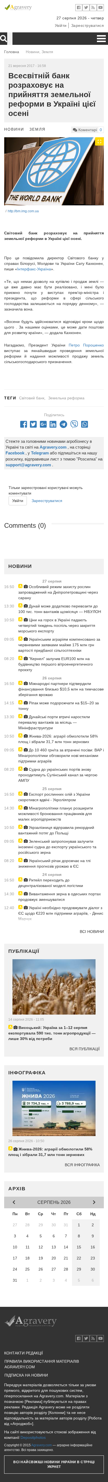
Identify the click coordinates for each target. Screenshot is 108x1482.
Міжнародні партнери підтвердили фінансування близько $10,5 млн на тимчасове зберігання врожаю (61, 689)
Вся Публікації (85, 1049)
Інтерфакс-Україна (34, 269)
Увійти (61, 25)
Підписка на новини (26, 1375)
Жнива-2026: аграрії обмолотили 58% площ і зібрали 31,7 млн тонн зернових (58, 739)
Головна (11, 52)
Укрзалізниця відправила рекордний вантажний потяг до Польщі (56, 830)
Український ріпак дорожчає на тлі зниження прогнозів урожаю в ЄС (54, 863)
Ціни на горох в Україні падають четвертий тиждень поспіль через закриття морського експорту (56, 625)
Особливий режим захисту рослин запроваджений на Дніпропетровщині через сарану (58, 592)
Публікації (23, 951)
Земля (37, 129)
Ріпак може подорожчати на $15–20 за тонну (58, 706)
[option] (54, 171)
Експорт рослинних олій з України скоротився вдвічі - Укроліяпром (54, 797)
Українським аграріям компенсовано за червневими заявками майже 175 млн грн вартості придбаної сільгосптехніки (59, 645)
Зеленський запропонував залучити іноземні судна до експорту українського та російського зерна (57, 847)
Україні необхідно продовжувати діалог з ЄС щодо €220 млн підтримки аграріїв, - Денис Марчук (60, 913)
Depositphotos (33, 1437)
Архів (17, 1188)
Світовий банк (31, 398)
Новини (14, 129)
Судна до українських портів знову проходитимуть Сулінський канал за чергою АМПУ (57, 775)
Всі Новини (92, 931)
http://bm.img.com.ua (23, 211)
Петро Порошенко (86, 345)
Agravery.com (41, 1445)
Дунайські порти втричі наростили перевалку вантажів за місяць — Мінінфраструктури (54, 722)
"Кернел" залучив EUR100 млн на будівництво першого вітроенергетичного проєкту (55, 664)
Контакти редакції (23, 1353)
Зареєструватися (87, 25)
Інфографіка (27, 1072)
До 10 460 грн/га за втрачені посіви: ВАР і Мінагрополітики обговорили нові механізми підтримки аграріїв (61, 755)
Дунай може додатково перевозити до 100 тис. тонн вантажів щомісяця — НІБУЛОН (59, 609)
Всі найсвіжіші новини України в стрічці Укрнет (54, 1464)
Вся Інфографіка (82, 1165)
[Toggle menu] (101, 38)
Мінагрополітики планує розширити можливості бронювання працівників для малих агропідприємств (55, 813)
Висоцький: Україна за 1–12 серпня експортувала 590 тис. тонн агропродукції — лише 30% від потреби (52, 1033)
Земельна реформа (66, 398)
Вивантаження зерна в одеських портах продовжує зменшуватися (59, 897)
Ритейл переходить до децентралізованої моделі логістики (50, 883)
